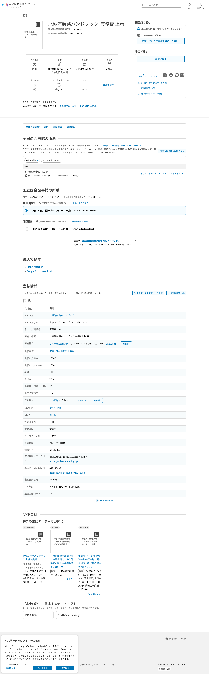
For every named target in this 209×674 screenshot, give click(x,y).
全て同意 (65, 668)
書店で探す (160, 59)
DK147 (52, 415)
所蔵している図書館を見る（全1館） (161, 41)
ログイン (201, 7)
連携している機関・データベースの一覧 (121, 145)
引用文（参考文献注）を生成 (154, 82)
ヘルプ (189, 7)
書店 (46, 127)
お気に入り (142, 77)
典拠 (125, 343)
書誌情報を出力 (148, 87)
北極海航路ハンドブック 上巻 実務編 (78, 105)
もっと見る (65, 579)
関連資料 (70, 127)
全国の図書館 (33, 127)
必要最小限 (42, 668)
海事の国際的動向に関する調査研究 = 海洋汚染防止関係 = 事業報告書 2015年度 (61, 561)
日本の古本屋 (34, 267)
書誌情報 (57, 127)
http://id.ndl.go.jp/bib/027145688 (67, 472)
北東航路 (54, 400)
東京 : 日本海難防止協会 (61, 351)
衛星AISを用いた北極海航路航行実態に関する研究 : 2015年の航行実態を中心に (89, 561)
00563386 (82, 400)
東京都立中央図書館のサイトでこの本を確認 (160, 173)
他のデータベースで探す (152, 93)
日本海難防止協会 (58, 343)
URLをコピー (154, 77)
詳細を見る (108, 85)
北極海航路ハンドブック (62, 315)
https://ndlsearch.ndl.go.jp (63, 461)
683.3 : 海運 (55, 408)
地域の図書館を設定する (171, 150)
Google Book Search (38, 271)
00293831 (111, 343)
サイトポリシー (110, 664)
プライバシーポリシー (90, 664)
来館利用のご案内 (80, 202)
